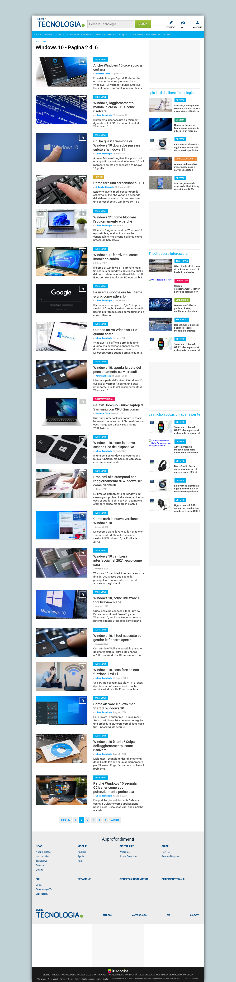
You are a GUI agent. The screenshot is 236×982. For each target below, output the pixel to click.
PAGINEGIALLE (69, 975)
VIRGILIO (56, 975)
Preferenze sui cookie (92, 979)
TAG (44, 41)
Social (39, 884)
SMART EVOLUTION (104, 399)
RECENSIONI (153, 34)
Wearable (125, 851)
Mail (183, 27)
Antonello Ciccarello (105, 187)
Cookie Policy (74, 979)
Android (82, 851)
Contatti (194, 915)
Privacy (63, 979)
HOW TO (100, 34)
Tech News (41, 860)
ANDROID (49, 34)
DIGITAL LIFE (182, 280)
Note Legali (53, 979)
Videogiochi (42, 893)
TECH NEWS (100, 59)
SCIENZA (180, 120)
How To (166, 851)
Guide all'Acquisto (171, 856)
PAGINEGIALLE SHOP (87, 975)
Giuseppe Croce (103, 73)
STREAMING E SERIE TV (80, 34)
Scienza (40, 865)
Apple (81, 856)
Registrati (171, 27)
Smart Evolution (128, 856)
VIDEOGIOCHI (182, 300)
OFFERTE (138, 34)
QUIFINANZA (162, 975)
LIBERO (46, 975)
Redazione (84, 879)
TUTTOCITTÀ (131, 975)
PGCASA (102, 975)
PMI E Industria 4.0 (173, 879)
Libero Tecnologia (104, 115)
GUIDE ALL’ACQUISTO (186, 159)
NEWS (37, 34)
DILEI (141, 975)
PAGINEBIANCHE (116, 975)
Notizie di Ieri (42, 856)
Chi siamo (41, 979)
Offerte (39, 869)
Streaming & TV (44, 889)
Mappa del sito (139, 915)
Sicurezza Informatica (134, 879)
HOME (38, 41)
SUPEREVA (188, 975)
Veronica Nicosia (103, 376)
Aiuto (105, 979)
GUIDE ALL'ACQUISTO (119, 34)
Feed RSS (107, 915)
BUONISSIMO (175, 975)
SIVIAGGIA (150, 975)
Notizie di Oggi (43, 851)
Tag (168, 915)
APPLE (60, 34)
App (80, 860)
